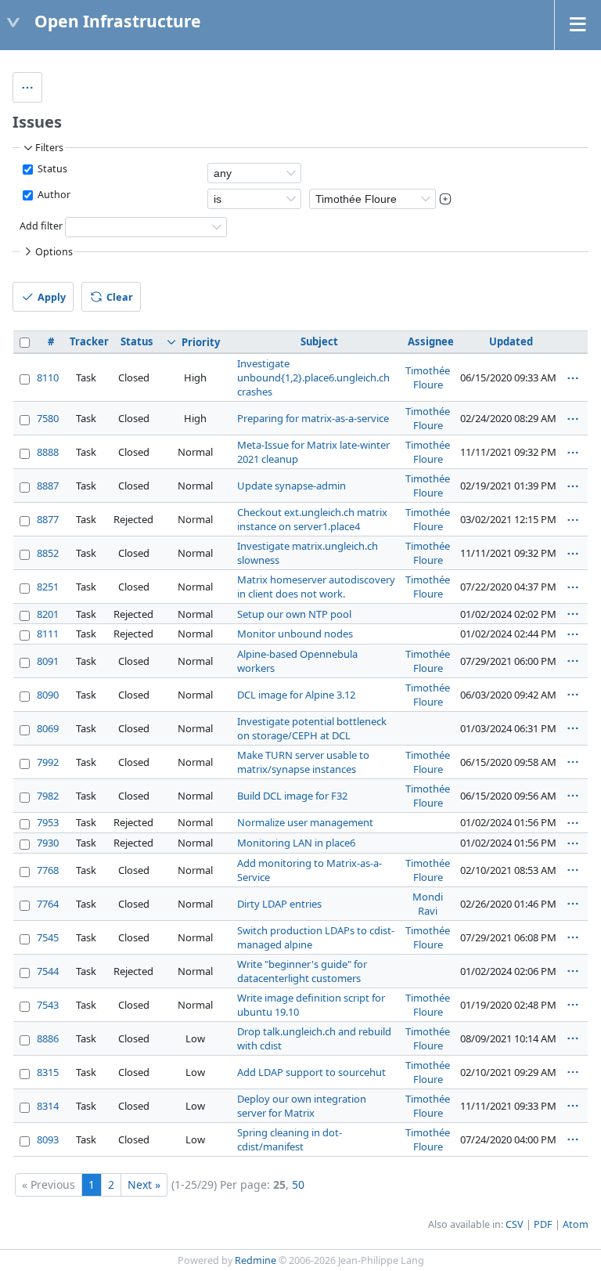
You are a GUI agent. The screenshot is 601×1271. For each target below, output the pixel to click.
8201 (48, 614)
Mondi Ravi (427, 904)
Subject (319, 341)
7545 (48, 937)
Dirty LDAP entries (279, 904)
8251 (48, 587)
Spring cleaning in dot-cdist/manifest (289, 1139)
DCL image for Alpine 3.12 (296, 695)
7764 (48, 904)
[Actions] (573, 378)
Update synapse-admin (291, 485)
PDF (543, 1224)
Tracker (89, 341)
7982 (48, 796)
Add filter (41, 226)
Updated (511, 341)
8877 (48, 519)
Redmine (255, 1260)
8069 (48, 728)
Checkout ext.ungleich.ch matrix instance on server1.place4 (312, 519)
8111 (48, 633)
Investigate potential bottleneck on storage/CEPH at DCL (312, 728)
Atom (575, 1224)
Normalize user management (305, 822)
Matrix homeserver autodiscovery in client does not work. (316, 586)
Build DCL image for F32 (292, 796)
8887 (48, 485)
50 (298, 1184)
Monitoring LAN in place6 (296, 843)
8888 (48, 452)
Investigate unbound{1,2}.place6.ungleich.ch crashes (313, 377)
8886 (48, 1038)
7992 (48, 762)
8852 (48, 553)
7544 (48, 971)
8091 (48, 661)
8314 (48, 1106)
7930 (48, 843)
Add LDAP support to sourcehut (311, 1072)
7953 (48, 822)
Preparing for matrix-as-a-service (313, 418)
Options (54, 251)
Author (52, 194)
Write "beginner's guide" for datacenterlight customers (302, 971)
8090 (48, 695)
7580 (48, 418)
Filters (49, 147)
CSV (515, 1224)
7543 (48, 1005)
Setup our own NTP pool (294, 614)
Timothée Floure (427, 377)
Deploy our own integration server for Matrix (301, 1106)
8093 (48, 1139)
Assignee (431, 341)
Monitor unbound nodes (295, 633)
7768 (48, 870)
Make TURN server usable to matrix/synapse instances (303, 762)
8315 (48, 1072)
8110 (48, 377)
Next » (144, 1184)
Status (51, 168)
